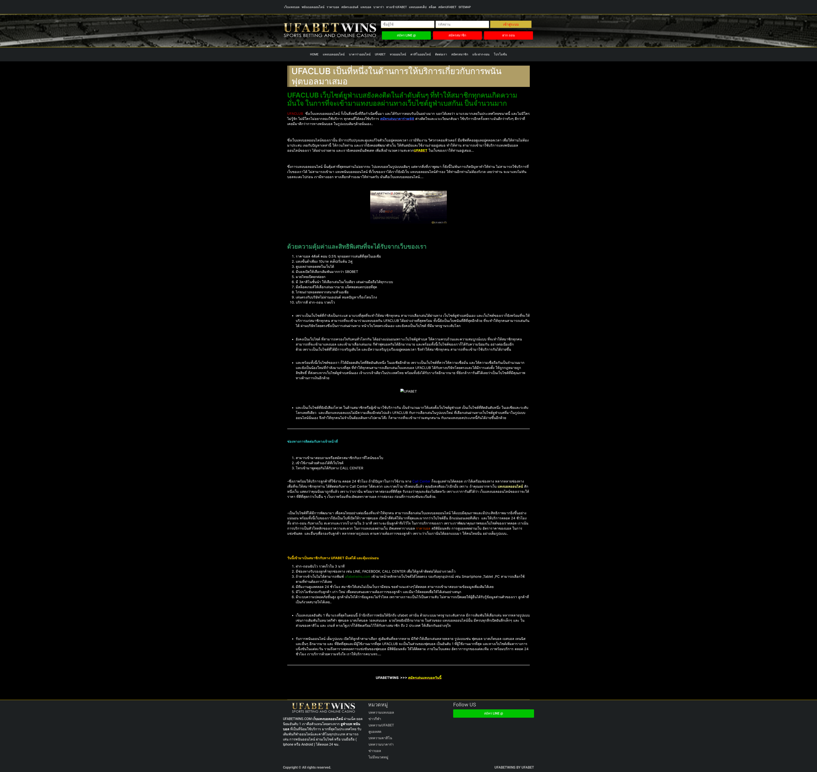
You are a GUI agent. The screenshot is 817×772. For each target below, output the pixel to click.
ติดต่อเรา (441, 54)
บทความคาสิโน (380, 738)
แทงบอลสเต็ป (418, 7)
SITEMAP (464, 7)
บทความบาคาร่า (381, 744)
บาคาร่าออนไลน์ (360, 54)
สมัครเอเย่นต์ (349, 7)
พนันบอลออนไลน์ (313, 7)
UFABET (380, 54)
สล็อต (432, 7)
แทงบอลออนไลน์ (334, 54)
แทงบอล (365, 7)
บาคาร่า (378, 7)
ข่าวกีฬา (375, 719)
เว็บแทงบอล (292, 7)
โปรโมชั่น (500, 54)
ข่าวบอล (375, 751)
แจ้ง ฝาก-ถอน (481, 54)
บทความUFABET (381, 725)
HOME (314, 54)
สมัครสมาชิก (459, 54)
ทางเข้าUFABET (396, 7)
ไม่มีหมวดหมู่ (378, 757)
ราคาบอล (333, 7)
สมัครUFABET (447, 7)
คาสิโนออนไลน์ (420, 54)
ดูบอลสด (375, 732)
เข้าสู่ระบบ (511, 24)
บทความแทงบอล (381, 712)
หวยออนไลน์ (398, 54)
